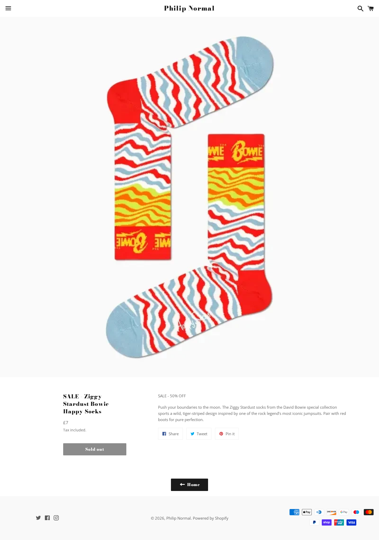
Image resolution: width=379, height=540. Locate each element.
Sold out (94, 449)
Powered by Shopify (210, 518)
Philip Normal (189, 8)
